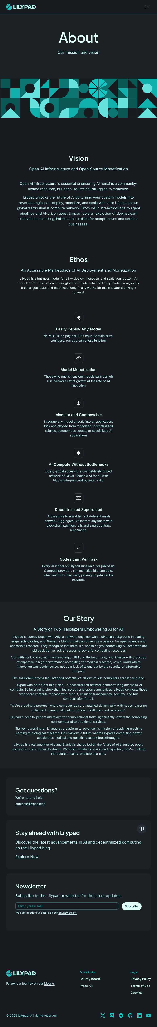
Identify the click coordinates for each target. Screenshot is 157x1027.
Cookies (137, 993)
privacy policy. (67, 912)
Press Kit (86, 986)
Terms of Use (140, 986)
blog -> (49, 983)
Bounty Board (90, 979)
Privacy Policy (141, 979)
